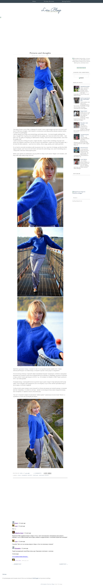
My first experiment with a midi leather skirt (85, 99)
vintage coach (44, 475)
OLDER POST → (63, 564)
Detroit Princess (84, 147)
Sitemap (4, 574)
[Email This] (44, 473)
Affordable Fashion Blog (47, 584)
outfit (30, 475)
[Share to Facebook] (49, 473)
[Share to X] (47, 473)
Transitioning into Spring (84, 135)
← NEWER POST (17, 564)
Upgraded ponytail (84, 86)
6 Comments (38, 473)
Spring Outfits (66, 1)
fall (19, 475)
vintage (35, 475)
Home (34, 1)
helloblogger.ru (36, 578)
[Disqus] (40, 499)
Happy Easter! (83, 111)
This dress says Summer (84, 123)
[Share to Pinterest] (50, 473)
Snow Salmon (83, 159)
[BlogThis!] (46, 473)
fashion (24, 475)
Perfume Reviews (49, 1)
